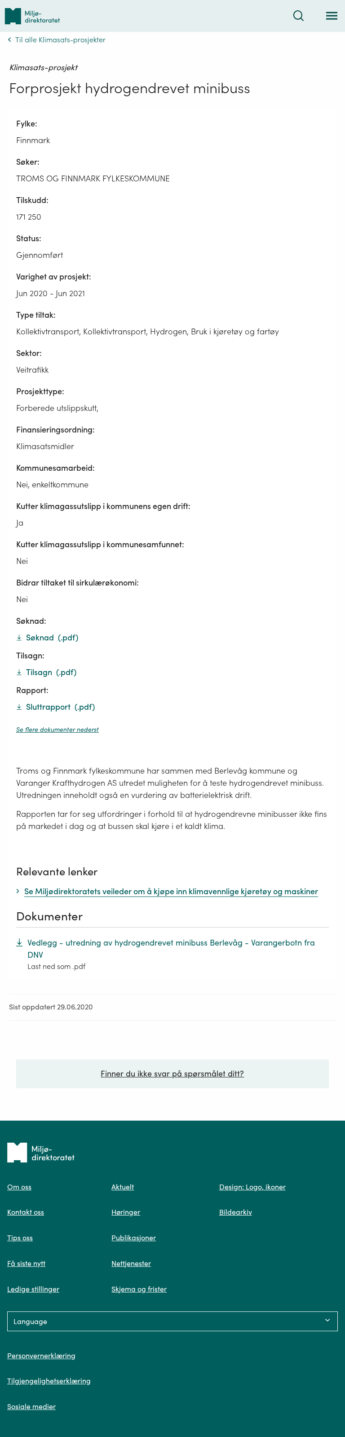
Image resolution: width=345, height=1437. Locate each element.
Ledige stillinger (33, 1288)
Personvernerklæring (41, 1355)
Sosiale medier (31, 1406)
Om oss (19, 1186)
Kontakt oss (25, 1211)
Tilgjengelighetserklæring (49, 1380)
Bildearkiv (235, 1211)
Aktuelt (122, 1186)
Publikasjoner (133, 1237)
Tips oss (20, 1237)
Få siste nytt (26, 1263)
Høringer (125, 1211)
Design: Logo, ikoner (252, 1186)
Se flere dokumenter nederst (57, 729)
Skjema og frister (139, 1288)
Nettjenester (131, 1263)
